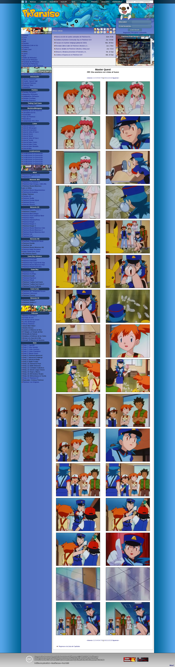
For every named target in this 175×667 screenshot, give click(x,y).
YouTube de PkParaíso (30, 64)
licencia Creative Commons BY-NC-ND (90, 660)
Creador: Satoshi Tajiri (30, 81)
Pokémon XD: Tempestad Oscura (34, 291)
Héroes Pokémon (28, 324)
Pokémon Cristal (28, 272)
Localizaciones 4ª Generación (33, 157)
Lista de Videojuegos (30, 128)
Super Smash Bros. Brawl (31, 251)
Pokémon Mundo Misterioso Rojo (34, 265)
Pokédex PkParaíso (29, 92)
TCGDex (84, 2)
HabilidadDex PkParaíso (31, 96)
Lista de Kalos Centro (30, 142)
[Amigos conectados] (101, 33)
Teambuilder (27, 114)
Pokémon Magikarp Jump (31, 175)
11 (107, 78)
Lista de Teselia (28, 140)
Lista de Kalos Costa (30, 144)
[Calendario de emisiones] (111, 29)
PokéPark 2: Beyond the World (33, 241)
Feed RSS (65, 663)
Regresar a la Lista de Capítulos (69, 646)
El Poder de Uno (28, 317)
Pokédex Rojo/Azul (29, 100)
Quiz (73, 2)
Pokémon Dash (28, 236)
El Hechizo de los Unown (31, 319)
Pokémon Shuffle (28, 198)
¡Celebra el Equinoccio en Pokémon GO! (69, 55)
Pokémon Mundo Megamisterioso (34, 190)
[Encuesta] (114, 33)
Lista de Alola (27, 148)
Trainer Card (27, 49)
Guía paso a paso (125, 46)
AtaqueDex (105, 2)
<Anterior (90, 78)
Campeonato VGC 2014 (31, 121)
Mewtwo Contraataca (30, 315)
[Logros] (111, 33)
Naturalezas (27, 119)
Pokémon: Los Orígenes (31, 382)
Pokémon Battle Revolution (32, 249)
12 (109, 78)
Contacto (26, 47)
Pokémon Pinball (28, 280)
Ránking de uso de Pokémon (32, 110)
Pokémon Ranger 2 (29, 224)
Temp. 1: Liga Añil (28, 345)
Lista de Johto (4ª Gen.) (31, 138)
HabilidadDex (117, 2)
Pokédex (94, 2)
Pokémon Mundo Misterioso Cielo (34, 228)
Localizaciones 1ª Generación (33, 164)
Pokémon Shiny (28, 85)
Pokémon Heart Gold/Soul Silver (33, 215)
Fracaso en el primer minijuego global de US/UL (71, 43)
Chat (24, 39)
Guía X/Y (64, 2)
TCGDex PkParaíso (29, 105)
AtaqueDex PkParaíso (30, 94)
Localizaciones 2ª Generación (33, 161)
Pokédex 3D (27, 196)
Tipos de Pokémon (29, 117)
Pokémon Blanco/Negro (31, 213)
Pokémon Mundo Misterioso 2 (33, 230)
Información (123, 43)
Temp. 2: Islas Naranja (30, 347)
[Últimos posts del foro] (98, 30)
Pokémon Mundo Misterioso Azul (33, 232)
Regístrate (126, 32)
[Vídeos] (95, 33)
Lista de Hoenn (28, 134)
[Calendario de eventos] (108, 30)
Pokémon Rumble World (31, 200)
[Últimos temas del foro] (101, 30)
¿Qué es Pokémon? (29, 79)
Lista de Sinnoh (28, 136)
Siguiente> (115, 78)
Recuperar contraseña (138, 32)
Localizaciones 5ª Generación (33, 155)
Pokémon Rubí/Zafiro (30, 260)
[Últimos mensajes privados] (104, 33)
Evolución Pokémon (29, 83)
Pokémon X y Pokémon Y (31, 182)
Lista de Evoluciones (30, 130)
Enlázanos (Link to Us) (30, 45)
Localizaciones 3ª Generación (33, 159)
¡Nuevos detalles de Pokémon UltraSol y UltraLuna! (73, 49)
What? (172, 665)
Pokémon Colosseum (30, 293)
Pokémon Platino (28, 218)
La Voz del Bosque (29, 321)
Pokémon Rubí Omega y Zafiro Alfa (34, 184)
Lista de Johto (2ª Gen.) (31, 132)
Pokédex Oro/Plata (29, 98)
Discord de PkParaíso (30, 60)
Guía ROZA (54, 2)
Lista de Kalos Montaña (30, 146)
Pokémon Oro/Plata (29, 274)
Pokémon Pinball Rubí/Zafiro (32, 267)
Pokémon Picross (29, 202)
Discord (43, 2)
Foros (25, 37)
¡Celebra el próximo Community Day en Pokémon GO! (74, 40)
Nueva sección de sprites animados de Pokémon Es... (73, 37)
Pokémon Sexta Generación (32, 74)
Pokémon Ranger (28, 222)
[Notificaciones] (98, 33)
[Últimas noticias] (95, 29)
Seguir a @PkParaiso (29, 24)
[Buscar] (114, 30)
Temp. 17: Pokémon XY (30, 378)
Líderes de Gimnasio (126, 55)
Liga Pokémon (124, 58)
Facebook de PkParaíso (31, 62)
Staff (24, 41)
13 (111, 78)
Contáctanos (56, 663)
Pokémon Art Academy (30, 192)
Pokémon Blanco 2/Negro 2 (32, 209)
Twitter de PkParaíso (30, 57)
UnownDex (26, 87)
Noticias (33, 2)
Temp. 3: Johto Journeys (31, 349)
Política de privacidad (42, 663)
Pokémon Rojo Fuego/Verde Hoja (34, 262)
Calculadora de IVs (29, 112)
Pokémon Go (27, 177)
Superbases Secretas (126, 64)
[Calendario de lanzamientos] (104, 30)
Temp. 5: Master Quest (30, 353)
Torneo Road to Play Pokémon (33, 66)
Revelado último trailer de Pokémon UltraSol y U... (72, 46)
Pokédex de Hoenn (125, 49)
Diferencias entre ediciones (128, 52)
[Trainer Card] (108, 33)
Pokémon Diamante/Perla (31, 220)
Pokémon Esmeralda (30, 258)
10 (105, 78)
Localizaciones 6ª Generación (33, 153)
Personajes (123, 61)
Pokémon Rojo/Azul (29, 278)
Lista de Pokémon (29, 126)
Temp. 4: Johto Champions (32, 351)
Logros (25, 53)
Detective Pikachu (29, 204)
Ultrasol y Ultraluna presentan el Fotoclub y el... (71, 52)
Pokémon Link (27, 234)
